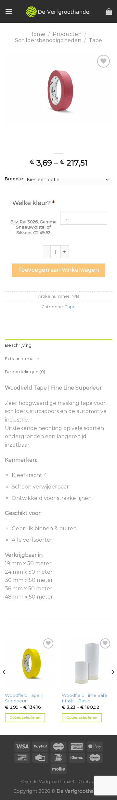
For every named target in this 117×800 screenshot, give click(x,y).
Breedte (14, 179)
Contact (87, 781)
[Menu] (9, 11)
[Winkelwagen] (109, 11)
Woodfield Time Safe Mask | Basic (84, 698)
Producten (67, 34)
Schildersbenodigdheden (48, 40)
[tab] (58, 345)
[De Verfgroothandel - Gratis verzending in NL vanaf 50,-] (58, 11)
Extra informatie (22, 358)
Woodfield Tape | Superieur (24, 698)
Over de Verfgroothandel (47, 781)
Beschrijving (18, 345)
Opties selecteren (25, 717)
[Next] (112, 685)
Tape (95, 40)
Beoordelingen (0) (25, 371)
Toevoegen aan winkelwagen (58, 270)
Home (37, 34)
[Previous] (4, 685)
